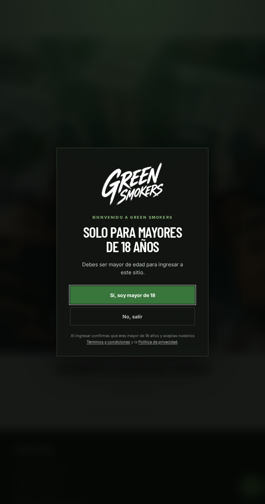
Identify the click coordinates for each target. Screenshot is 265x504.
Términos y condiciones (108, 341)
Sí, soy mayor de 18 (132, 295)
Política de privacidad (157, 341)
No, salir (132, 316)
